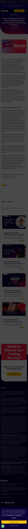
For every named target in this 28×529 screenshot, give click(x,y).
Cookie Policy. (19, 515)
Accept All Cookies (14, 522)
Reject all (14, 518)
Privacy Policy (11, 515)
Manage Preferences (14, 525)
